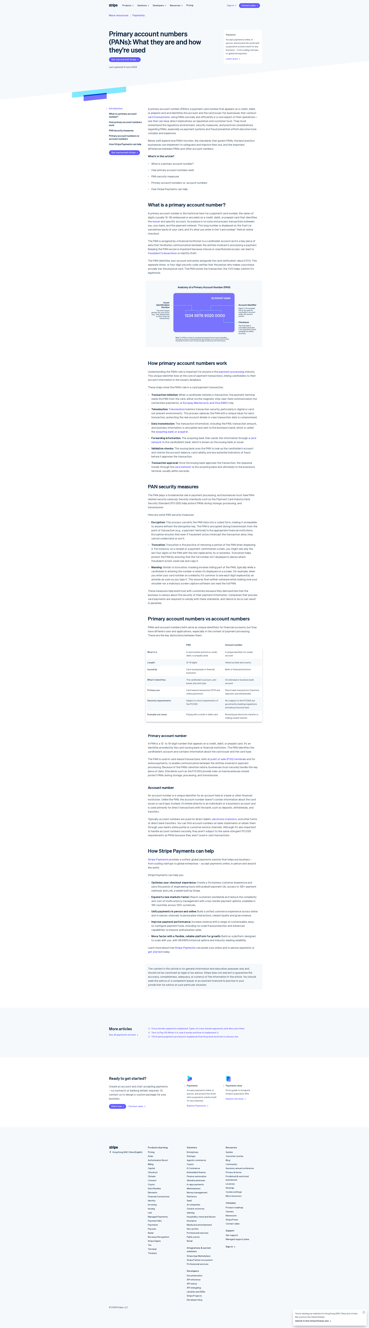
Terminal (152, 1249)
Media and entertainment (199, 1224)
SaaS (189, 1200)
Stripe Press (232, 1219)
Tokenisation (177, 409)
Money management (197, 1192)
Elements (152, 1192)
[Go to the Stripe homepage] (112, 1147)
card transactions (159, 117)
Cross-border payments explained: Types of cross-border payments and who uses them (197, 1028)
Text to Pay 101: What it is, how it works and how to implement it (185, 1032)
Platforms (192, 1196)
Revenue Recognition (158, 1236)
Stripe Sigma (154, 1240)
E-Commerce (193, 1168)
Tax (150, 1244)
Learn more (232, 58)
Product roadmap (234, 1207)
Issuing (151, 1208)
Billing (151, 1164)
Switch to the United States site (312, 1320)
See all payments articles (122, 1034)
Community (231, 1164)
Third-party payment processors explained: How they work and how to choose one (194, 1036)
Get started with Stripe (123, 59)
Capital (151, 1168)
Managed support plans (237, 1239)
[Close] (363, 1312)
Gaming (190, 1212)
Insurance (191, 1220)
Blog (228, 1160)
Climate (152, 1176)
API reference (194, 1279)
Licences (230, 1183)
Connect (152, 1180)
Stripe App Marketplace (198, 1255)
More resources (118, 15)
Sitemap (230, 1187)
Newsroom (231, 1215)
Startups (191, 1156)
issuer (156, 221)
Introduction (116, 108)
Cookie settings (234, 1191)
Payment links (155, 1220)
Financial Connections (159, 1196)
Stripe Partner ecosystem (200, 1259)
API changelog (194, 1287)
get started (155, 951)
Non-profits (192, 1228)
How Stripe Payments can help (125, 144)
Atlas (150, 1156)
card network (183, 466)
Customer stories (234, 1156)
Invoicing (152, 1204)
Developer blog (194, 1299)
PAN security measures (121, 130)
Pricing (189, 5)
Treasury (152, 1253)
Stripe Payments (158, 859)
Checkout (153, 1172)
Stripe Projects (194, 1295)
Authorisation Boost (158, 1160)
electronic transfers (224, 819)
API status (192, 1283)
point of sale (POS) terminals (228, 759)
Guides (229, 1152)
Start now (116, 1106)
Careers (230, 1211)
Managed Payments (158, 1216)
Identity (152, 1200)
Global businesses (196, 1180)
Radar (151, 1232)
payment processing (231, 371)
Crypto (151, 1184)
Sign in (230, 5)
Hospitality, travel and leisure (201, 1216)
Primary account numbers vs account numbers (124, 137)
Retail (189, 1240)
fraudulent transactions (162, 253)
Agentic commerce (196, 1160)
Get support (232, 1235)
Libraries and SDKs (196, 1291)
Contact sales (248, 5)
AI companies (193, 1204)
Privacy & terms (234, 1172)
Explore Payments (196, 1105)
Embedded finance (196, 1172)
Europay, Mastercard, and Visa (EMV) (205, 402)
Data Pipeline (154, 1188)
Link (150, 1212)
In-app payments (195, 1184)
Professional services (197, 1232)
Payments (138, 15)
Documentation (194, 1275)
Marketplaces (193, 1188)
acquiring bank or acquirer (172, 431)
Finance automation (197, 1176)
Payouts (152, 1228)
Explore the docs (234, 1098)
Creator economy (195, 1208)
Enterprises (192, 1152)
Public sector (193, 1236)
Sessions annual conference (240, 1168)
